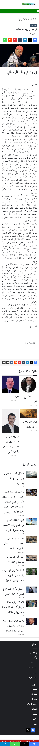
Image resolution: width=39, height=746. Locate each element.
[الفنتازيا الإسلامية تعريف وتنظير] (28, 413)
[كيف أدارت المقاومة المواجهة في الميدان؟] (31, 558)
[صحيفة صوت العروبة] (30, 3)
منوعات (34, 699)
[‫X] (30, 40)
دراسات (33, 663)
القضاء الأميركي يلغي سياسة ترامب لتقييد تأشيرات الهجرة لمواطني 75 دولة (13, 575)
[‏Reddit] (10, 40)
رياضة (34, 673)
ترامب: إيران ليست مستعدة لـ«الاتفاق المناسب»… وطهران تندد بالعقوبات (13, 626)
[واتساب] (5, 40)
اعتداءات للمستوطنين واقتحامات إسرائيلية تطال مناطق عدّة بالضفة (14, 544)
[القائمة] (38, 10)
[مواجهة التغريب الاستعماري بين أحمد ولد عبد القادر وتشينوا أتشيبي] (10, 421)
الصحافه (34, 714)
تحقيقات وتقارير (30, 704)
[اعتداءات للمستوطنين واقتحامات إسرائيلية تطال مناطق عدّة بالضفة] (31, 539)
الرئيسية (31, 19)
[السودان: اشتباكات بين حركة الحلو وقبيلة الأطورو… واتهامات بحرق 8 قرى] (31, 521)
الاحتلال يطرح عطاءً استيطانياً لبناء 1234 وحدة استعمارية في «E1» (13, 607)
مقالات (34, 694)
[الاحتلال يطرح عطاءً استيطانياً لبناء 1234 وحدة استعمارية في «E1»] (31, 603)
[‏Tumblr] (20, 40)
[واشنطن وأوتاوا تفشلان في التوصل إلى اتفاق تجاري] (31, 590)
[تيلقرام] (5, 744)
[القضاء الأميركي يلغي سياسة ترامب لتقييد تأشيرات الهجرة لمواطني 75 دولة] (31, 571)
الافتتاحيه (33, 653)
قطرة (17, 397)
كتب (35, 719)
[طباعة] (4, 362)
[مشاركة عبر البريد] (7, 362)
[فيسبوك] (35, 40)
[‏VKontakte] (11, 362)
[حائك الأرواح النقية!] (28, 384)
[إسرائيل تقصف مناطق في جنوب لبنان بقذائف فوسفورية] (31, 474)
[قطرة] (10, 384)
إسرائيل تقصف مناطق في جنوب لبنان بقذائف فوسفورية (14, 478)
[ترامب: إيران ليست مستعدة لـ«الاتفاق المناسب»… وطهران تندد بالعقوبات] (31, 621)
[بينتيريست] (15, 40)
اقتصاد (34, 709)
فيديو (35, 724)
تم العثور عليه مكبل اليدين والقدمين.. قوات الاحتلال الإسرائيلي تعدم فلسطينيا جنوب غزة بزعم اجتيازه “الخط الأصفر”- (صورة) (13, 502)
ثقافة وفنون (22, 19)
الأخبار (34, 658)
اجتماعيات (32, 668)
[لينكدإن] (25, 40)
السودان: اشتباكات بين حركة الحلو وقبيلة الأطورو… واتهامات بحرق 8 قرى (13, 525)
